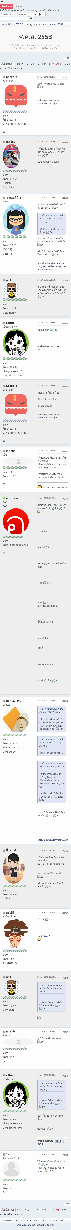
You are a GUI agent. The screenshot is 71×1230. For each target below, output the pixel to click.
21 (1, 67)
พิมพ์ (67, 58)
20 (68, 63)
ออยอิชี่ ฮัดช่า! (43, 936)
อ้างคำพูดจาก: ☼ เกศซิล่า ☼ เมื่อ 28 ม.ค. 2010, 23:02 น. (51, 742)
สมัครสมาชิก (53, 10)
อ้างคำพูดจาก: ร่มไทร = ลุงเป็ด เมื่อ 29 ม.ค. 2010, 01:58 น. (51, 988)
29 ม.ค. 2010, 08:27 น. (46, 912)
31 (18, 67)
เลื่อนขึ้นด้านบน (7, 1209)
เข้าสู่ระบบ (37, 10)
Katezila (11, 77)
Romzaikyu (14, 701)
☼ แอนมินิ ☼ (14, 197)
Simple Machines (45, 1224)
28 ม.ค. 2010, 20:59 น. (46, 141)
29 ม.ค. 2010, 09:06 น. (46, 1075)
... (28, 63)
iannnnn (12, 498)
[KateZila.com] (4, 131)
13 (41, 63)
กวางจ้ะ (10, 1031)
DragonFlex (43, 103)
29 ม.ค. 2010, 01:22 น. (46, 498)
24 (12, 67)
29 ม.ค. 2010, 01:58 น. (46, 700)
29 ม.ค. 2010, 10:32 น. (46, 1154)
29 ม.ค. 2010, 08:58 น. (46, 977)
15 (48, 63)
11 (34, 63)
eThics (10, 323)
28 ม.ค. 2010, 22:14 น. (46, 197)
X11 (8, 280)
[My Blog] (4, 484)
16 (52, 63)
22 (5, 67)
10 (30, 63)
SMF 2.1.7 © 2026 (26, 1224)
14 (45, 63)
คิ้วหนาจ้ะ (12, 850)
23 (8, 67)
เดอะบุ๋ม (11, 142)
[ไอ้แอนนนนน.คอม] (4, 553)
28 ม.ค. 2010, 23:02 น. (46, 322)
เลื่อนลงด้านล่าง (7, 63)
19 (65, 63)
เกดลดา (10, 451)
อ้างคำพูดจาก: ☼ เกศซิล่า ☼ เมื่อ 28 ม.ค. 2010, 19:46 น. (51, 218)
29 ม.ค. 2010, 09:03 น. (46, 1031)
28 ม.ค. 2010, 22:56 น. (46, 279)
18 (61, 63)
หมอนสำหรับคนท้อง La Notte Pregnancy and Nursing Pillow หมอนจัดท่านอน (51, 266)
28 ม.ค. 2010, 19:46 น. (46, 76)
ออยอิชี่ (10, 912)
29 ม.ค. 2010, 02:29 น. (46, 850)
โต (7, 1154)
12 (38, 63)
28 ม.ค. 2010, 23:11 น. (46, 450)
